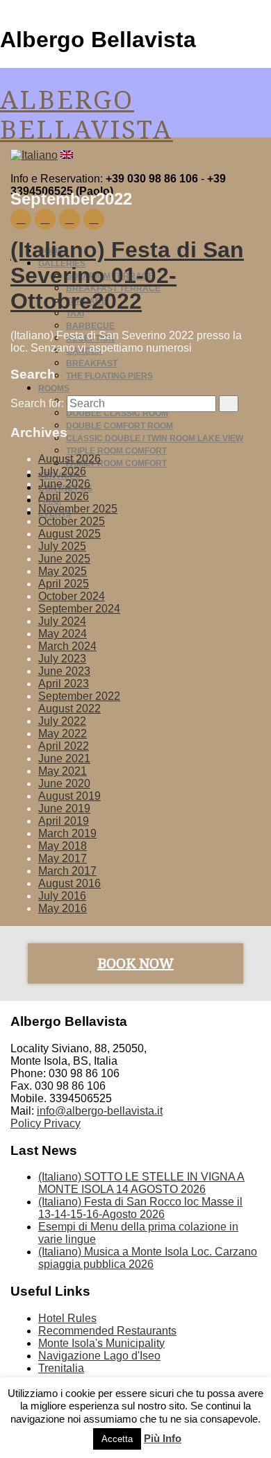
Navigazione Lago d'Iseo (99, 1356)
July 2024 (62, 621)
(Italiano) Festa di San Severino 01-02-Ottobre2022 (127, 275)
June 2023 (64, 671)
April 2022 (63, 746)
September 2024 (79, 609)
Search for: (37, 403)
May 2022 (62, 733)
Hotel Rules (67, 1318)
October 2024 (71, 596)
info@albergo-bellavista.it (100, 1111)
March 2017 (67, 871)
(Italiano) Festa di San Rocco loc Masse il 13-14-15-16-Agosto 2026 (140, 1208)
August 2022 (69, 708)
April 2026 (63, 496)
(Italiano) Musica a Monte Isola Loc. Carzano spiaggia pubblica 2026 (147, 1258)
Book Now (135, 963)
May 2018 (62, 846)
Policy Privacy (45, 1123)
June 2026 (64, 484)
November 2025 (77, 509)
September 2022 (79, 696)
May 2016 (62, 908)
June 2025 (64, 559)
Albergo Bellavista (86, 115)
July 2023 (62, 658)
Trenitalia (61, 1368)
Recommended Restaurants (107, 1331)
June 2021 (64, 758)
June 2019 (64, 808)
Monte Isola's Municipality (101, 1343)
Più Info (162, 1438)
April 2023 (63, 683)
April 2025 (63, 584)
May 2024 (62, 634)
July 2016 (62, 896)
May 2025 (62, 571)
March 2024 (67, 646)
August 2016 (69, 883)
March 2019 (67, 833)
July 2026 (62, 471)
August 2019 (69, 796)
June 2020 (64, 783)
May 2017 (62, 858)
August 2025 (69, 534)
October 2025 (71, 521)
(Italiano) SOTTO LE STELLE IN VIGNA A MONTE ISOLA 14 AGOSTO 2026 (141, 1183)
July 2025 (62, 546)
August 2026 (69, 459)
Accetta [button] (117, 1439)
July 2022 (62, 721)
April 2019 (63, 821)
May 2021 (62, 771)
